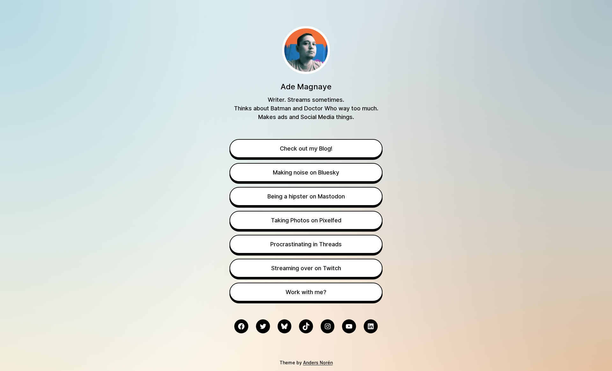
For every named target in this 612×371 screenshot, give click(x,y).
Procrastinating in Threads (306, 244)
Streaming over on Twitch (306, 268)
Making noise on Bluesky (306, 172)
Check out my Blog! (306, 148)
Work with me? (306, 292)
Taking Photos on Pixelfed (306, 220)
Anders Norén (318, 362)
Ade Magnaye (306, 86)
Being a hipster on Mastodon (306, 196)
